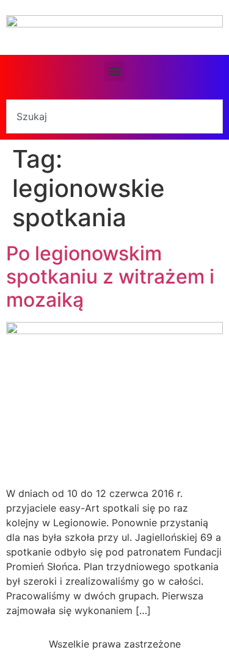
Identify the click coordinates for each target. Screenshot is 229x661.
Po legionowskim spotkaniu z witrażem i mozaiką (110, 276)
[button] (114, 71)
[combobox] (114, 116)
